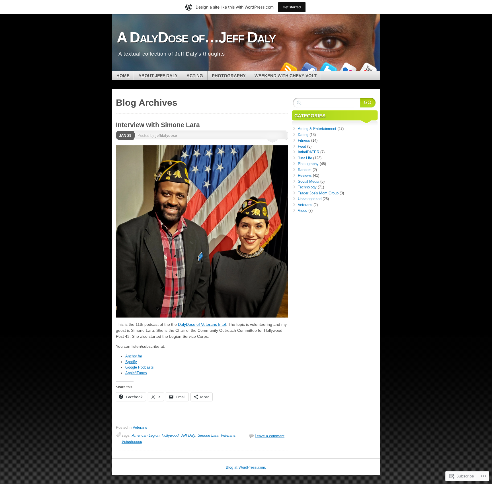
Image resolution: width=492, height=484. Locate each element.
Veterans (140, 427)
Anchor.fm (133, 356)
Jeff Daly (188, 435)
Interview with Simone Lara (158, 125)
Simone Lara (208, 435)
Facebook (308, 68)
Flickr (348, 68)
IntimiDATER (308, 152)
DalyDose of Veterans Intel (202, 324)
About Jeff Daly (158, 75)
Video (302, 210)
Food (302, 146)
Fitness (304, 140)
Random (304, 170)
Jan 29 (125, 135)
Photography (229, 75)
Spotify (131, 362)
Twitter (328, 68)
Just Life (305, 158)
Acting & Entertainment (317, 129)
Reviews (305, 175)
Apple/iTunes (136, 373)
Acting (194, 75)
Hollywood (170, 435)
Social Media (308, 181)
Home (123, 75)
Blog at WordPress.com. (246, 467)
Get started (292, 7)
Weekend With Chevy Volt (286, 75)
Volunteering (132, 442)
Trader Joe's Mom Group (318, 193)
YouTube (368, 68)
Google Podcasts (139, 367)
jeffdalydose (166, 135)
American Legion (145, 435)
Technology (307, 187)
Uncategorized (309, 199)
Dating (303, 135)
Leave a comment (269, 436)
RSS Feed (288, 68)
